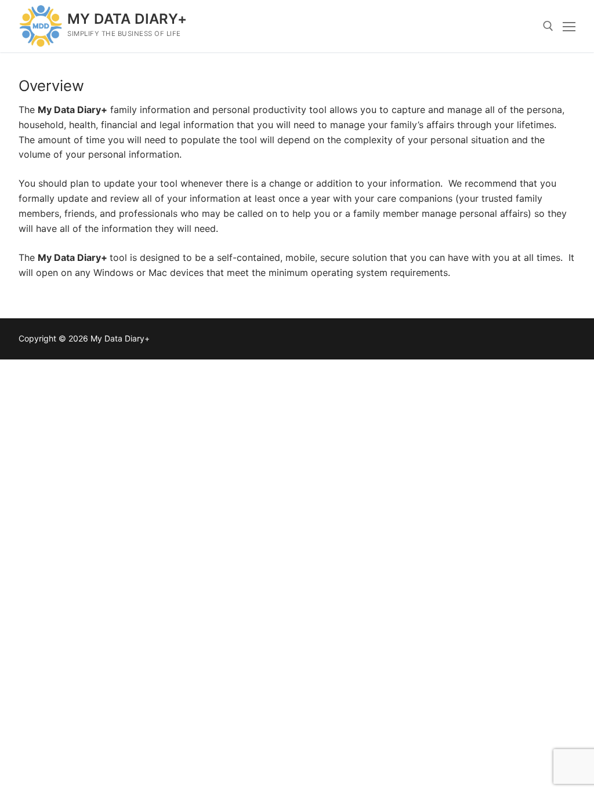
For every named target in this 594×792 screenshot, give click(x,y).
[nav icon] (569, 26)
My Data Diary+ (127, 18)
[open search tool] (548, 26)
